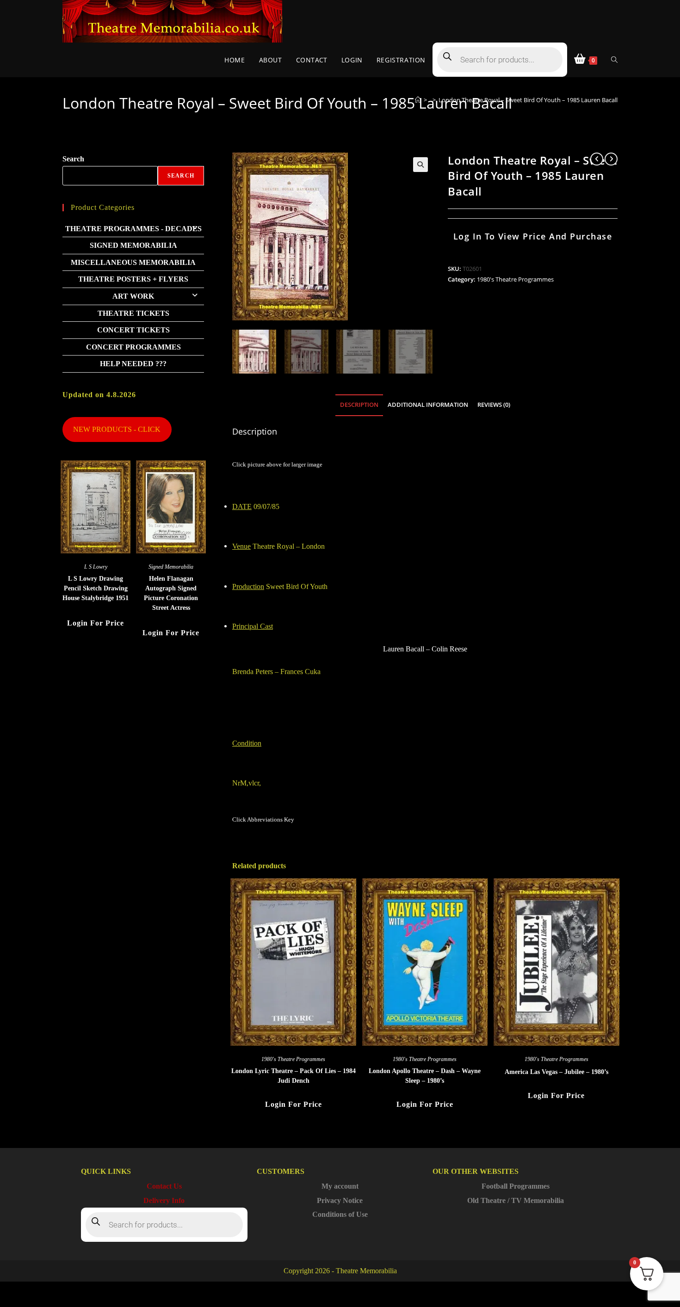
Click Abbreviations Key (263, 819)
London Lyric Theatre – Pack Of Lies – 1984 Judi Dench (293, 1076)
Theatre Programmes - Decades (133, 229)
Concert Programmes (133, 347)
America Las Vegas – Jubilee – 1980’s (556, 1071)
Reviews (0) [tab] (493, 405)
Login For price (293, 1104)
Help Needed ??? (133, 364)
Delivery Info (164, 1200)
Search (73, 159)
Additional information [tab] (428, 405)
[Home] (418, 100)
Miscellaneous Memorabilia (133, 262)
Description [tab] (359, 405)
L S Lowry (95, 567)
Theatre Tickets (133, 313)
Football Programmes (516, 1186)
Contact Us (164, 1186)
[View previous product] (596, 159)
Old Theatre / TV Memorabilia (515, 1200)
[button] (420, 164)
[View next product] (611, 159)
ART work (133, 296)
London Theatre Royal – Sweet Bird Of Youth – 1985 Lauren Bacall (528, 100)
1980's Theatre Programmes (515, 279)
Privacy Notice (340, 1200)
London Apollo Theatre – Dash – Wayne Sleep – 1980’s (425, 1076)
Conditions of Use (340, 1214)
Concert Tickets (133, 330)
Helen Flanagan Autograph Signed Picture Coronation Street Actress (171, 593)
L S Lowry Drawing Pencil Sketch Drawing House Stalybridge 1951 (95, 588)
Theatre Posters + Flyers (133, 279)
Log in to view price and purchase (532, 236)
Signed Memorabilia (133, 245)
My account (340, 1186)
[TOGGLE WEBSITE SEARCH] (614, 60)
